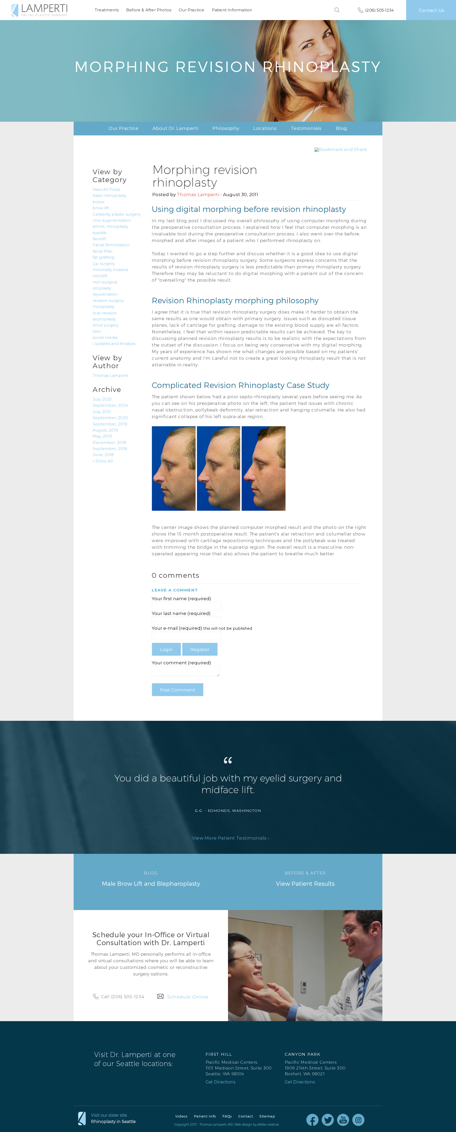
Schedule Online (187, 997)
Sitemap (267, 1116)
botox (98, 202)
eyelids (99, 233)
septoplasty (104, 319)
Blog (341, 128)
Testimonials (306, 128)
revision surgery (108, 300)
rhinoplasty (104, 307)
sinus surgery (105, 325)
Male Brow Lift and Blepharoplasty (151, 878)
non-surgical (105, 282)
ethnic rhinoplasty (110, 226)
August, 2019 (105, 430)
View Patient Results (305, 878)
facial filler (103, 251)
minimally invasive (110, 270)
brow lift (101, 208)
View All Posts (106, 189)
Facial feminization (111, 245)
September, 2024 (110, 405)
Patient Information (232, 10)
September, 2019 (110, 424)
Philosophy (225, 128)
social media (105, 337)
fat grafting (103, 257)
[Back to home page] (39, 10)
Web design (243, 1124)
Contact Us (431, 10)
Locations (265, 128)
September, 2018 (110, 449)
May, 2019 (102, 436)
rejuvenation (105, 294)
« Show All (103, 461)
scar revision (105, 313)
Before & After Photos (148, 10)
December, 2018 (109, 442)
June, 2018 (103, 455)
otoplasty (102, 288)
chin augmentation (112, 220)
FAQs (227, 1116)
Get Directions (221, 1082)
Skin (97, 331)
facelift (99, 239)
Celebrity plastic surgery (117, 214)
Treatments (107, 10)
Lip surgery (104, 264)
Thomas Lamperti (198, 194)
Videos (181, 1116)
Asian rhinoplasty (109, 195)
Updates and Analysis (114, 343)
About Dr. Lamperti (175, 128)
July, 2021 (102, 412)
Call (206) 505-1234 (122, 996)
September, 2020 (110, 418)
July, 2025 (102, 399)
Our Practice (191, 10)
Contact (245, 1116)
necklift (100, 276)
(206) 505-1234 (379, 10)
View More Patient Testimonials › (230, 838)
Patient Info (205, 1116)
